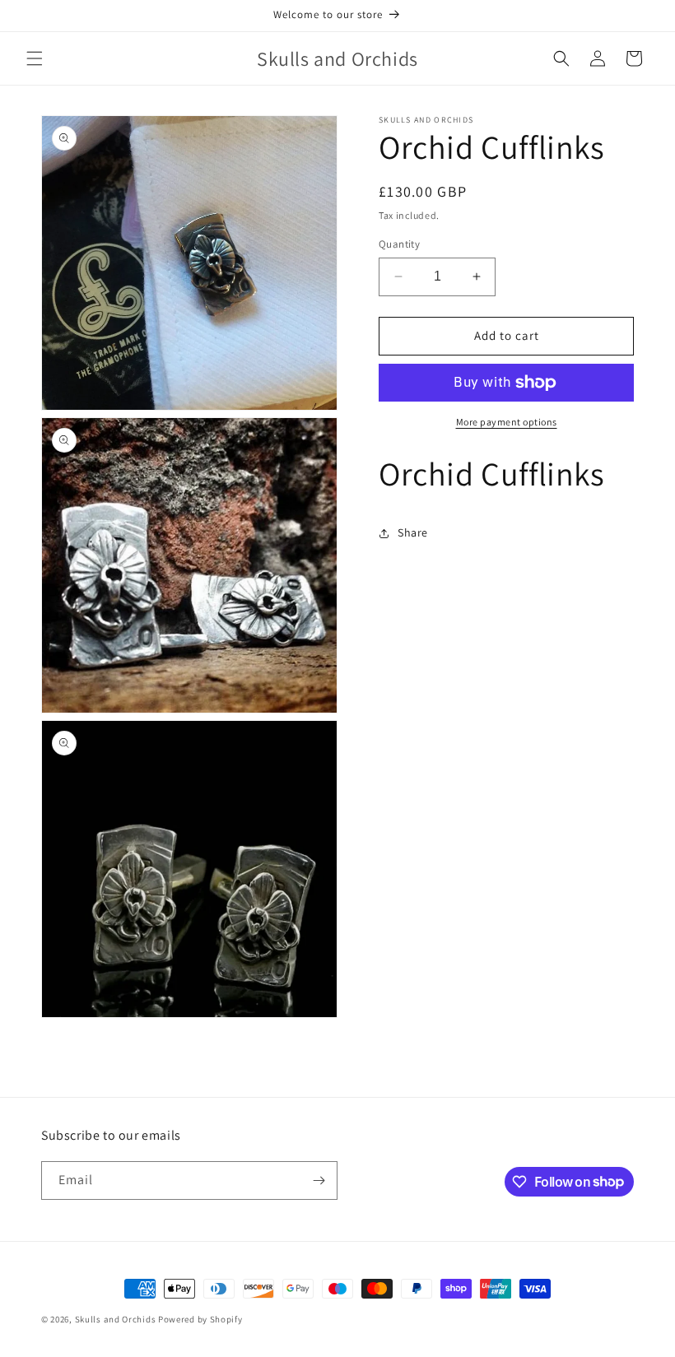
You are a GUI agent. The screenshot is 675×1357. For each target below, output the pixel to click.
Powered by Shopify (200, 1319)
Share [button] (413, 532)
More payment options (506, 422)
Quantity (399, 244)
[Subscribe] (318, 1180)
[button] (34, 58)
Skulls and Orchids (115, 1319)
